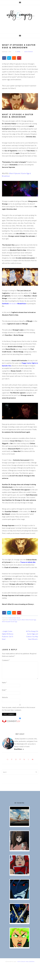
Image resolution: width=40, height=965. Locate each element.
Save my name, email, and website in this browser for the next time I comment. (18, 709)
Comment (6, 660)
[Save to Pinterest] (19, 58)
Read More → (19, 749)
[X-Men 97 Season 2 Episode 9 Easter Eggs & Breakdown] (19, 874)
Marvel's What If (21, 619)
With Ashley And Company (20, 18)
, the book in (14, 303)
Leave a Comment (28, 51)
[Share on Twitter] (9, 58)
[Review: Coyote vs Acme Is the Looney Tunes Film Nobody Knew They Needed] (19, 825)
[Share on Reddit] (14, 58)
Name (4, 682)
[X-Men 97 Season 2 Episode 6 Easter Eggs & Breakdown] (19, 946)
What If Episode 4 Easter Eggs (9, 621)
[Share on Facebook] (4, 58)
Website (5, 697)
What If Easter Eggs (31, 619)
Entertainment (12, 617)
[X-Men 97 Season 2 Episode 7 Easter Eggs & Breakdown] (19, 922)
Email (4, 690)
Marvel (18, 617)
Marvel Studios (13, 619)
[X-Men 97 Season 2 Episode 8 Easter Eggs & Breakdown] (19, 898)
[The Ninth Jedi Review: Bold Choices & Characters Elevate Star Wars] (19, 849)
